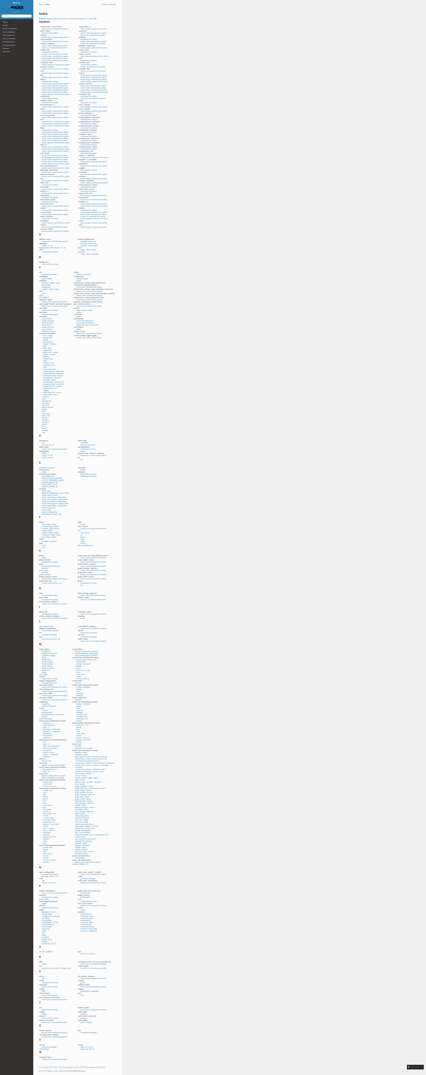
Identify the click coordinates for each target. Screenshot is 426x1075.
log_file (44, 418)
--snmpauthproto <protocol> (53, 373)
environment (47, 927)
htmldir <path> (81, 805)
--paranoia (79, 693)
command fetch (86, 918)
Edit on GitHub (110, 4)
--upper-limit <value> (50, 395)
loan (43, 445)
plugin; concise (47, 457)
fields (44, 931)
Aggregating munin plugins (49, 248)
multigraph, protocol (88, 476)
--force (44, 799)
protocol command (49, 274)
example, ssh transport (84, 748)
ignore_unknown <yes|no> (85, 807)
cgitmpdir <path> (81, 755)
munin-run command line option (54, 48)
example (45, 572)
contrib (44, 710)
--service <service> (49, 786)
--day (44, 795)
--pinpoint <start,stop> (51, 824)
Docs (41, 4)
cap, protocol (47, 319)
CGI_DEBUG (44, 298)
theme (61, 1071)
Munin (17, 3)
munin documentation (85, 321)
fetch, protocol (47, 323)
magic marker (47, 279)
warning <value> (81, 854)
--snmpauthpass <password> (53, 371)
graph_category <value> (84, 786)
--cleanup (45, 723)
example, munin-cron (88, 243)
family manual (47, 666)
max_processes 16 (82, 818)
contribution (47, 920)
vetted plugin (44, 1049)
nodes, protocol (48, 327)
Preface (5, 22)
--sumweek (46, 833)
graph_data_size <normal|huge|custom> (90, 788)
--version (45, 397)
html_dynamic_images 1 (84, 801)
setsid (44, 428)
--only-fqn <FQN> (49, 820)
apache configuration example (53, 765)
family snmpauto (48, 668)
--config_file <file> (82, 725)
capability (84, 443)
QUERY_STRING (48, 487)
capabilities (46, 651)
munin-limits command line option (55, 29)
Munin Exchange (45, 719)
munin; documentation (85, 323)
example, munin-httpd (89, 245)
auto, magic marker (49, 524)
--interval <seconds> (50, 748)
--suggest (45, 390)
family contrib (47, 662)
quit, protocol (47, 329)
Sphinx (49, 1071)
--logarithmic (47, 350)
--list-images (46, 809)
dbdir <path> (80, 780)
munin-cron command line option (55, 54)
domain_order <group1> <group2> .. (89, 782)
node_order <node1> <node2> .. (87, 826)
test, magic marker (49, 537)
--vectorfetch (47, 736)
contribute (46, 918)
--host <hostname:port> (51, 746)
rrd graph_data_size (49, 683)
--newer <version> (49, 354)
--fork (44, 742)
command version (87, 927)
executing (45, 929)
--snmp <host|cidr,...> (50, 369)
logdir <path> (80, 814)
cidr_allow (46, 403)
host (43, 411)
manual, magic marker (50, 533)
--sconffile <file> (81, 717)
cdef (43, 545)
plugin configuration (49, 512)
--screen (45, 826)
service (83, 543)
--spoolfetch (46, 733)
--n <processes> (48, 818)
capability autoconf (49, 653)
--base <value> (47, 335)
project (44, 717)
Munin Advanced (8, 35)
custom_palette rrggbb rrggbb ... (87, 778)
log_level (45, 420)
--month (45, 816)
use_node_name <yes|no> (85, 851)
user (43, 432)
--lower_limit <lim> (49, 814)
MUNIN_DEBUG (48, 482)
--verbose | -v (47, 738)
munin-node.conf (48, 508)
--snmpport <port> (49, 380)
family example (47, 664)
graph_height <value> (83, 790)
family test (46, 670)
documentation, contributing (53, 714)
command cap (85, 914)
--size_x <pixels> (48, 828)
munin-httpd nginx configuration (54, 506)
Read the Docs (79, 1071)
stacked (45, 568)
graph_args (46, 491)
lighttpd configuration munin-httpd (55, 493)
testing (44, 941)
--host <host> (47, 784)
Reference (6, 48)
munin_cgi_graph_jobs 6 (84, 824)
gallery (44, 935)
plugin (44, 245)
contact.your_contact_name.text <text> (90, 769)
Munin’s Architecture (10, 29)
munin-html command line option (55, 58)
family (44, 658)
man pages (43, 674)
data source (85, 533)
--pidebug (45, 357)
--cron (44, 792)
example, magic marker (51, 528)
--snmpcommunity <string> (52, 376)
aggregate (45, 912)
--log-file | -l (46, 811)
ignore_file (46, 416)
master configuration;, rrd (52, 583)
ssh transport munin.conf (51, 514)
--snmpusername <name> (52, 386)
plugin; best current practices (87, 325)
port (43, 426)
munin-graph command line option (55, 56)
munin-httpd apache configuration (55, 503)
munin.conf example (50, 995)
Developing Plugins (9, 45)
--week (44, 841)
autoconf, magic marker (51, 283)
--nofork (45, 856)
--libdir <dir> (47, 348)
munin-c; (78, 683)
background (46, 401)
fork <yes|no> (80, 784)
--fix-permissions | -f (50, 769)
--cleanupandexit (48, 725)
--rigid (44, 361)
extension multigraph (88, 931)
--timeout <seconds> (83, 740)
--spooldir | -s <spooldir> (51, 731)
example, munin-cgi (88, 241)
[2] (51, 245)
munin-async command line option (55, 37)
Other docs (6, 51)
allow (44, 399)
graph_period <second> (84, 792)
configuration (47, 914)
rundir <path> (80, 837)
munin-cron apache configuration (55, 499)
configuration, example (51, 916)
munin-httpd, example (50, 630)
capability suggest (49, 655)
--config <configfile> (83, 687)
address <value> (81, 752)
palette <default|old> (83, 830)
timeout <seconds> (82, 845)
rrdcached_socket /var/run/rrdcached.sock (91, 835)
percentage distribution (51, 566)
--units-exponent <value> (52, 392)
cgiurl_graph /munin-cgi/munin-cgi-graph (91, 757)
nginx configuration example (53, 778)
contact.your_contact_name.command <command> (95, 763)
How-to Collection (9, 38)
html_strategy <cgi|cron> (84, 803)
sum (43, 547)
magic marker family (88, 250)
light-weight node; (46, 626)
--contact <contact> (83, 664)
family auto (46, 660)
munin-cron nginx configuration (54, 501)
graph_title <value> (82, 797)
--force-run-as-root (82, 670)
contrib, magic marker (50, 526)
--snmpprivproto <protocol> (53, 384)
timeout (45, 430)
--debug (45, 340)
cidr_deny (45, 405)
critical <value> (81, 776)
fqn (43, 443)
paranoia (45, 422)
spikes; (44, 964)
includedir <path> (82, 809)
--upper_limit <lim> (49, 837)
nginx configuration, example (86, 655)
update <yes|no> (81, 849)
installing (45, 937)
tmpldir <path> (81, 847)
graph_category (45, 575)
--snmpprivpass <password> (53, 382)
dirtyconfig (46, 285)
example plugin (82, 279)
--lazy (44, 807)
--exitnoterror (47, 342)
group (44, 409)
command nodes (86, 922)
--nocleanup (46, 750)
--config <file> (47, 338)
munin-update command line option (56, 65)
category (83, 1014)
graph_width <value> (83, 799)
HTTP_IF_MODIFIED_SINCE (53, 480)
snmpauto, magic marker (51, 535)
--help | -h (45, 727)
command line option (50, 33)
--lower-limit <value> (50, 352)
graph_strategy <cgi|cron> (85, 795)
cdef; (41, 295)
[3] (53, 445)
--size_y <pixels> (48, 830)
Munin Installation (9, 32)
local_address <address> (84, 811)
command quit (86, 925)
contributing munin (87, 449)
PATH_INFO (46, 485)
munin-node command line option (55, 46)
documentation (48, 925)
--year (44, 843)
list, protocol (47, 325)
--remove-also (47, 359)
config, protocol (48, 321)
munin (78, 312)
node (82, 539)
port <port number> (83, 833)
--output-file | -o (48, 822)
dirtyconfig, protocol (88, 474)
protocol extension (87, 445)
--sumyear (46, 835)
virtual (44, 883)
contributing (80, 858)
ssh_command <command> (85, 839)
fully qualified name (85, 545)
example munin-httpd (50, 874)
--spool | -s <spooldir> (50, 755)
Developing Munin (9, 42)
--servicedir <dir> (48, 365)
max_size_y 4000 (81, 822)
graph (44, 903)
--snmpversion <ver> (50, 388)
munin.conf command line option (55, 241)
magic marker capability (89, 254)
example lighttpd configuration (87, 653)
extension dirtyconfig (88, 929)
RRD (43, 991)
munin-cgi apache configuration (54, 497)
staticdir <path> (81, 843)
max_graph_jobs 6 (82, 816)
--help (44, 346)
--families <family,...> (50, 344)
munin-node (46, 761)
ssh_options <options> (84, 841)
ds (81, 535)
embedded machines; (47, 468)
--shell (44, 367)
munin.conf (46, 510)
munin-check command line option (55, 107)
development (47, 712)
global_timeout (47, 407)
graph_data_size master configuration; (56, 968)
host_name (46, 413)
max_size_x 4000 (81, 820)
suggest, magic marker (50, 289)
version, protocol (48, 331)
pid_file (44, 424)
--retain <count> (48, 752)
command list (85, 920)
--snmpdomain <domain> (51, 378)
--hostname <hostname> (51, 729)
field (43, 293)
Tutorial (5, 25)
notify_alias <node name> (85, 828)
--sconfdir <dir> (48, 363)
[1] (48, 245)
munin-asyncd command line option (56, 122)
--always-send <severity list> (86, 660)
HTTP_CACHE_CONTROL (52, 478)
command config (86, 916)
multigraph (46, 287)
